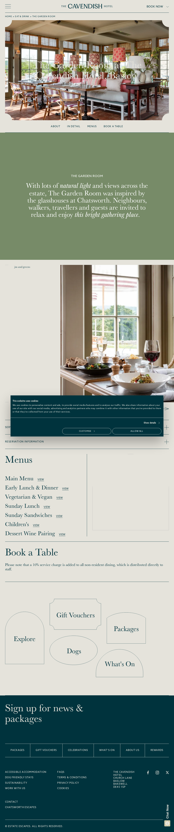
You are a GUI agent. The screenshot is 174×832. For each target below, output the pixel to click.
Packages (17, 750)
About (55, 126)
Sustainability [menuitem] (16, 783)
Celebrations (78, 750)
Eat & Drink (22, 17)
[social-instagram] (157, 772)
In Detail (74, 126)
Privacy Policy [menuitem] (68, 783)
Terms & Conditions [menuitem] (72, 778)
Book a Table (113, 126)
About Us (132, 750)
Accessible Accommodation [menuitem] (25, 772)
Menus (92, 126)
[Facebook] (148, 772)
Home (8, 17)
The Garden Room (43, 17)
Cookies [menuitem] (63, 788)
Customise (85, 431)
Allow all (136, 431)
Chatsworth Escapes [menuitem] (20, 807)
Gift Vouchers (46, 750)
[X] (167, 772)
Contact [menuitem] (11, 802)
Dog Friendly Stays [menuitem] (19, 778)
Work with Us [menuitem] (15, 788)
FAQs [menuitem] (60, 772)
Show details (150, 423)
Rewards (157, 750)
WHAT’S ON (107, 750)
